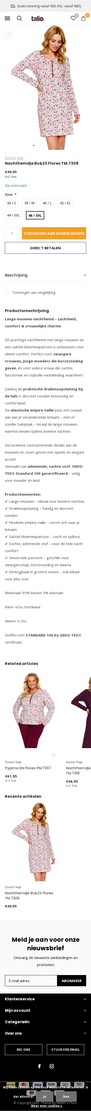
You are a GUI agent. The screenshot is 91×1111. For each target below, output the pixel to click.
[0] (83, 18)
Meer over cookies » (46, 1106)
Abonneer (72, 980)
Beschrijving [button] (16, 275)
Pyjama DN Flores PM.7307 (28, 768)
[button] (7, 18)
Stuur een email (65, 1049)
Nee (66, 1096)
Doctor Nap (14, 157)
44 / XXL (13, 215)
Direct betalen (45, 247)
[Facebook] (39, 1066)
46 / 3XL (35, 215)
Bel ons (23, 1049)
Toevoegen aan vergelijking (33, 292)
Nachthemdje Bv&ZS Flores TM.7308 (29, 895)
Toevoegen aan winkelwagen (54, 233)
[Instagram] (52, 1066)
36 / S (11, 203)
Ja (44, 1096)
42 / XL (65, 203)
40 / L (47, 203)
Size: (10, 194)
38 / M (29, 203)
